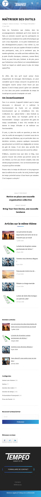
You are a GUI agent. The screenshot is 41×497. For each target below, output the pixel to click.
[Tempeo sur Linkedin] (15, 440)
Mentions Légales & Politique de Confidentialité (20, 493)
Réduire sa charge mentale (25, 283)
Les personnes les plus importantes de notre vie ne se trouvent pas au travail (26, 235)
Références (18, 485)
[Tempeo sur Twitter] (9, 440)
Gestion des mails (8, 388)
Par (28, 24)
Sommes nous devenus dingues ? (27, 260)
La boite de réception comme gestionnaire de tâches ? (26, 247)
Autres (4, 384)
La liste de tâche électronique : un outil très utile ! (26, 297)
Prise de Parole (7, 399)
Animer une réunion (8, 380)
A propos (18, 482)
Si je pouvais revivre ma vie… (26, 271)
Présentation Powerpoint (10, 395)
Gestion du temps (14, 24)
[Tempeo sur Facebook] (4, 440)
